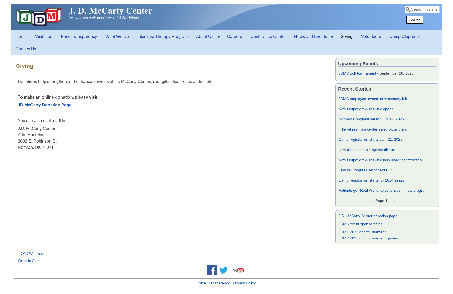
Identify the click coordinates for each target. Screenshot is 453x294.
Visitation (43, 36)
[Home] (40, 26)
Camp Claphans (404, 36)
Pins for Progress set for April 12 (365, 170)
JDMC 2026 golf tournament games (368, 238)
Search (414, 20)
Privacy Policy (244, 283)
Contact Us (25, 49)
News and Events (308, 38)
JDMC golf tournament (357, 73)
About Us (202, 38)
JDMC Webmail (31, 253)
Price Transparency (79, 36)
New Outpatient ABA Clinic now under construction (380, 160)
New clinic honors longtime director (368, 150)
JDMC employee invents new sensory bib (373, 99)
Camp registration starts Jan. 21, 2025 (370, 139)
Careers (234, 36)
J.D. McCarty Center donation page (368, 216)
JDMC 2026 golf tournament (362, 232)
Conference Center (268, 36)
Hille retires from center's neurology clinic (373, 129)
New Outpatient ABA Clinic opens (366, 109)
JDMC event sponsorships (360, 224)
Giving (347, 36)
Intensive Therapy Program (162, 36)
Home (21, 36)
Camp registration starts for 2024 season (373, 180)
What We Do (117, 36)
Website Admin (30, 260)
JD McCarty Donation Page (45, 105)
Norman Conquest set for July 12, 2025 (371, 119)
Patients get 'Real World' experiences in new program (383, 190)
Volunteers (371, 36)
